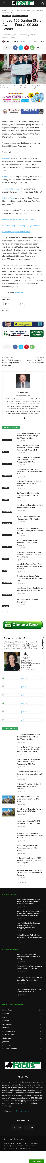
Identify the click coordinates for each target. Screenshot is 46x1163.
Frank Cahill (11, 41)
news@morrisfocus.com (20, 1111)
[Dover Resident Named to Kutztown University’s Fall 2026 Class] (8, 508)
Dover (5, 571)
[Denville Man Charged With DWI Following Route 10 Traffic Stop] (8, 520)
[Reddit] (20, 1127)
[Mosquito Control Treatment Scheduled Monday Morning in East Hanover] (8, 531)
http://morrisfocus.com (23, 395)
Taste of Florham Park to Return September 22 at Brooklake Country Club (30, 471)
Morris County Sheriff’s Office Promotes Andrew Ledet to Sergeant (27, 542)
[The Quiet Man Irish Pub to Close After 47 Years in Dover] (8, 993)
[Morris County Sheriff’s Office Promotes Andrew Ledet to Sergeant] (8, 543)
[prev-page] (3, 611)
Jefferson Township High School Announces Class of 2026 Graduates (29, 483)
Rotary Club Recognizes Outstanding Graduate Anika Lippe (11, 362)
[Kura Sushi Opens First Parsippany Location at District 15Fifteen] (8, 969)
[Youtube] (31, 1127)
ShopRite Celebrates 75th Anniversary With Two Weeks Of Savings (28, 956)
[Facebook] (15, 47)
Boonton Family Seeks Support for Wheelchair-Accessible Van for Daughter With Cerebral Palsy (29, 447)
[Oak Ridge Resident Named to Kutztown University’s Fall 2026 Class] (8, 496)
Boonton (5, 452)
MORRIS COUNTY (10, 729)
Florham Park (12, 10)
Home (4, 10)
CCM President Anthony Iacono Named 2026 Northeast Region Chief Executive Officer (28, 435)
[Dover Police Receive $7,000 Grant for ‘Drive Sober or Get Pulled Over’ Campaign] (8, 567)
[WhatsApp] (32, 47)
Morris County (23, 15)
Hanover (14, 15)
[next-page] (7, 611)
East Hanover (7, 594)
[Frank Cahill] (3, 41)
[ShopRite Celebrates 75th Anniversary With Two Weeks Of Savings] (8, 957)
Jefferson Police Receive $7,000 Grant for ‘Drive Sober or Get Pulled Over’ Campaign (29, 554)
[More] (38, 47)
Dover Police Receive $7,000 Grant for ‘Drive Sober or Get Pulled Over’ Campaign (29, 566)
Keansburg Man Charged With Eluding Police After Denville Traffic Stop (29, 578)
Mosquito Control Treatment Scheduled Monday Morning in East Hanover (30, 530)
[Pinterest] (26, 47)
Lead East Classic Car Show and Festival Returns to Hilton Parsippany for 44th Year (28, 459)
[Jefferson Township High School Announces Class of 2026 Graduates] (8, 484)
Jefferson (5, 488)
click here (19, 293)
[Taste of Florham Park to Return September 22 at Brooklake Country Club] (8, 472)
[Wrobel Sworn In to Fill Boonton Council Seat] (8, 603)
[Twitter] (21, 47)
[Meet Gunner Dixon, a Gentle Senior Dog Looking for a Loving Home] (8, 591)
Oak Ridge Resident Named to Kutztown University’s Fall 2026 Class (28, 495)
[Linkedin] (25, 417)
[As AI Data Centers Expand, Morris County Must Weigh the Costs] (8, 981)
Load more (22, 882)
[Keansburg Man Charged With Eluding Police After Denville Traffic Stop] (8, 579)
